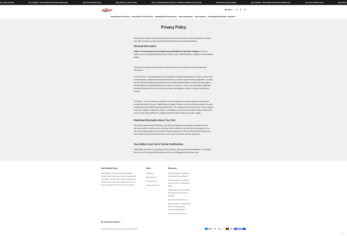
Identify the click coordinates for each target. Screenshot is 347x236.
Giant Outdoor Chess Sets (120, 17)
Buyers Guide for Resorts (178, 200)
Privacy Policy (151, 181)
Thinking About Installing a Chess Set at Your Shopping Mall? (179, 183)
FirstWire (134, 229)
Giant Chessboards (185, 17)
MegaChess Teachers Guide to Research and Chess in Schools (179, 193)
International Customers (177, 213)
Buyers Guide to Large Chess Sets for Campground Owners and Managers (179, 206)
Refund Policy (151, 177)
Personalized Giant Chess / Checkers (221, 17)
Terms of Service (152, 185)
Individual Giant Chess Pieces (165, 17)
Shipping (149, 173)
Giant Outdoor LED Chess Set (142, 17)
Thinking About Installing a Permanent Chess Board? (178, 174)
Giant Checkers (200, 17)
